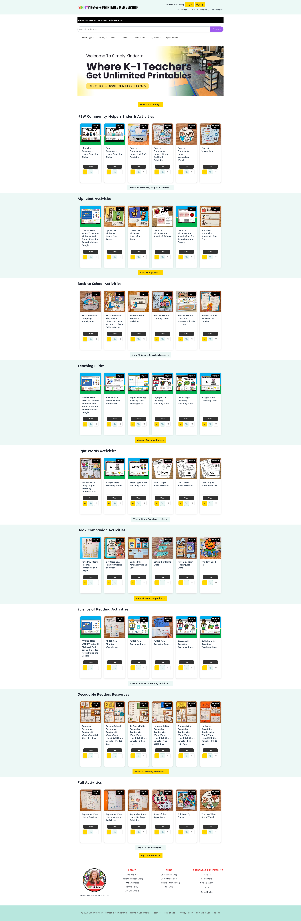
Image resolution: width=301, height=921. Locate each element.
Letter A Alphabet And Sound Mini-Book (162, 233)
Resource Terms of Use (164, 912)
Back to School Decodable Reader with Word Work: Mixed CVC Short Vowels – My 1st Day (114, 735)
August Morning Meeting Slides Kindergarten (138, 400)
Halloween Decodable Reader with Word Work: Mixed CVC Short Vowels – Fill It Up (210, 735)
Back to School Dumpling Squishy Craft (89, 318)
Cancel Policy (206, 892)
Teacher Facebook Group (131, 879)
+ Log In (207, 875)
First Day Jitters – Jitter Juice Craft (186, 565)
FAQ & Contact (132, 883)
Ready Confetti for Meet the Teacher (209, 318)
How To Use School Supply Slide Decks (113, 400)
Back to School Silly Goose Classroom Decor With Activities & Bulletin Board (114, 321)
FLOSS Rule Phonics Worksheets (112, 644)
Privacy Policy (186, 912)
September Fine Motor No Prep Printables (138, 817)
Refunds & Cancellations (208, 912)
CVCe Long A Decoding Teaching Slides (186, 400)
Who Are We (132, 875)
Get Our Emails (132, 891)
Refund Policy (132, 887)
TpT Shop (169, 887)
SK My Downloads (169, 879)
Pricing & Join (206, 883)
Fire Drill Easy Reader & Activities (137, 318)
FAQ (207, 887)
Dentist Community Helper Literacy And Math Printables (161, 154)
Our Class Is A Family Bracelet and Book (114, 565)
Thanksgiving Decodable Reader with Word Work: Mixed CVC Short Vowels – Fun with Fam (186, 735)
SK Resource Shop (169, 875)
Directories (181, 9)
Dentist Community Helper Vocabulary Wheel (183, 154)
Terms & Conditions (139, 912)
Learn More (206, 879)
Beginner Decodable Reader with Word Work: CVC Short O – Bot (90, 732)
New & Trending (199, 9)
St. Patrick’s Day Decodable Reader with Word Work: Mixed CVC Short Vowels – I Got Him (138, 735)
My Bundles (217, 9)
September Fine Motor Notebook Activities (114, 817)
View (91, 167)
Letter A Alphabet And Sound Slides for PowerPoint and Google (186, 236)
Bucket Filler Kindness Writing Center (138, 565)
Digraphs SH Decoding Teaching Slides (162, 400)
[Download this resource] (85, 172)
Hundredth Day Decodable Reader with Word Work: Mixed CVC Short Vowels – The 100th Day (162, 735)
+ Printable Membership (169, 883)
